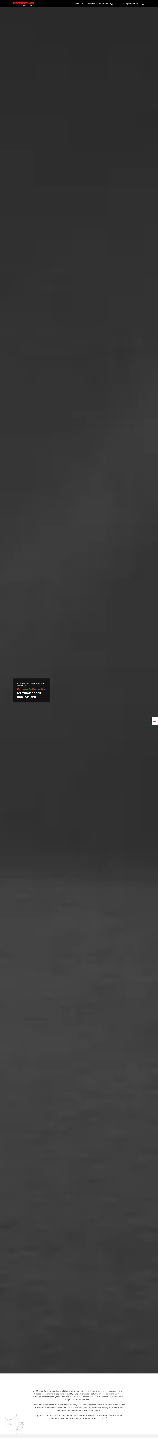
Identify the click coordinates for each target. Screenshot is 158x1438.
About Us (79, 3)
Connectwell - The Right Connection (23, 4)
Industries (103, 3)
